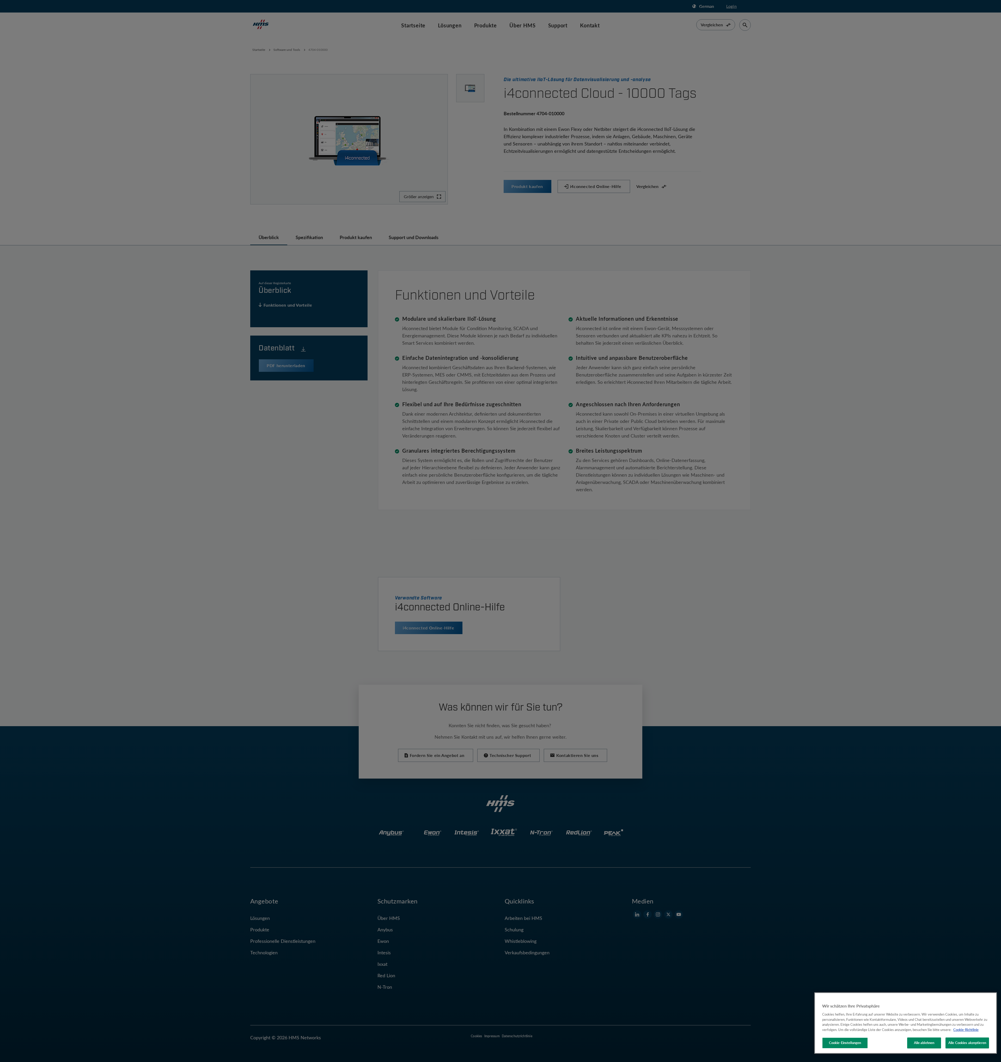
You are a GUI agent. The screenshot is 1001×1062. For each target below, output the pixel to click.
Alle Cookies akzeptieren (967, 1042)
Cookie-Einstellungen (845, 1042)
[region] (905, 1023)
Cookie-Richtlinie (966, 1029)
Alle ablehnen (924, 1042)
